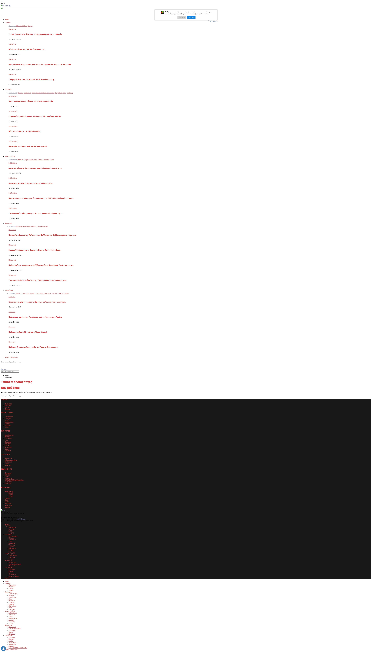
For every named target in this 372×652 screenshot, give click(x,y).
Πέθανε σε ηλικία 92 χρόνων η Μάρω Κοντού (28, 332)
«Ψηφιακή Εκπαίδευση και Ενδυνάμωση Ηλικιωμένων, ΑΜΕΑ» (35, 116)
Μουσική (7, 475)
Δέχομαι (191, 17)
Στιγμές (7, 420)
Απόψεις (7, 423)
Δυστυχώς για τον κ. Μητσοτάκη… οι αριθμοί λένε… (31, 183)
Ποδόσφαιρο (9, 491)
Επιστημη (8, 450)
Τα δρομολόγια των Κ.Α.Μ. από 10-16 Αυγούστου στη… (32, 79)
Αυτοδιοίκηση (13, 96)
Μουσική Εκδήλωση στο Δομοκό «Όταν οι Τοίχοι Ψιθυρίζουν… (35, 250)
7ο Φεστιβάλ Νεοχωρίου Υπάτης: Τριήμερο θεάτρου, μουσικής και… (38, 280)
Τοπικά (11, 493)
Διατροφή (8, 483)
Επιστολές (8, 418)
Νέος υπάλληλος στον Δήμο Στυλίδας (25, 131)
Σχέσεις (7, 476)
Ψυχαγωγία (8, 462)
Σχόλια (7, 427)
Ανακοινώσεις (9, 422)
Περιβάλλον (8, 447)
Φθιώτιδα (8, 405)
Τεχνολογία (8, 482)
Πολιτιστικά (12, 230)
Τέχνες (7, 463)
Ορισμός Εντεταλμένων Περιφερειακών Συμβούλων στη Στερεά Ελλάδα (40, 64)
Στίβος (7, 501)
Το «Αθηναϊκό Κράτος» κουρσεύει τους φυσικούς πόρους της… (35, 213)
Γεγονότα (7, 22)
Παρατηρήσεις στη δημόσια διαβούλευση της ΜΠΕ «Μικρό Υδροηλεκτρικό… (41, 198)
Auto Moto (8, 503)
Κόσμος (7, 409)
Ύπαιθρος (8, 443)
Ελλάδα (7, 407)
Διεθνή (11, 496)
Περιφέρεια (12, 29)
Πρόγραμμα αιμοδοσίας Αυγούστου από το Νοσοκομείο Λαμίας (35, 317)
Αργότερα (182, 17)
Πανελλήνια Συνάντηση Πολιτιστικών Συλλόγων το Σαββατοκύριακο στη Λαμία (42, 235)
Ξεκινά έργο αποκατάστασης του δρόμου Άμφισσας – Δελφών (35, 34)
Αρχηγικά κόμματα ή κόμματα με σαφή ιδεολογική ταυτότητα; (35, 168)
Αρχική (7, 19)
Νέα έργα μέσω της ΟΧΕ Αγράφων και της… (27, 49)
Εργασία (7, 445)
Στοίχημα (7, 507)
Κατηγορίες (8, 89)
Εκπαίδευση (8, 438)
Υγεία (6, 440)
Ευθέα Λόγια (13, 163)
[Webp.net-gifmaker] (36, 15)
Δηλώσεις (8, 425)
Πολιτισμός (8, 223)
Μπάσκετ (7, 498)
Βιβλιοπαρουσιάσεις (11, 460)
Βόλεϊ (6, 500)
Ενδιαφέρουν (9, 290)
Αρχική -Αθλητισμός (11, 357)
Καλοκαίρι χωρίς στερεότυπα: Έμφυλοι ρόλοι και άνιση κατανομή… (37, 302)
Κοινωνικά (12, 297)
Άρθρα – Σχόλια (10, 156)
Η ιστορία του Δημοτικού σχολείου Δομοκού (28, 146)
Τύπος (6, 449)
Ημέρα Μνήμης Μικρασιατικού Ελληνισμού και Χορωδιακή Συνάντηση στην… (41, 265)
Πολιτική (7, 436)
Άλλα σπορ (8, 505)
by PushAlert (213, 21)
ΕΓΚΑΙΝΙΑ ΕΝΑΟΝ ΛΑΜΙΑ (14, 480)
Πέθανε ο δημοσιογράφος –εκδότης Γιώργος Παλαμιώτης (33, 347)
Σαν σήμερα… (9, 478)
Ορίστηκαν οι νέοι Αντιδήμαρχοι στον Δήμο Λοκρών (31, 101)
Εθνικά (11, 494)
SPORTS (7, 578)
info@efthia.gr (21, 519)
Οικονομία (8, 442)
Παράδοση (8, 465)
